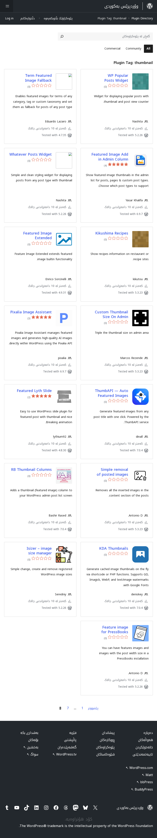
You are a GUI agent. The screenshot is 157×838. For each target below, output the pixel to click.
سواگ (32, 754)
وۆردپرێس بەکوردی (130, 808)
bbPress (145, 782)
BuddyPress (142, 789)
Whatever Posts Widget (30, 154)
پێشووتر (93, 708)
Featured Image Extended (37, 236)
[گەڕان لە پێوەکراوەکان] (62, 36)
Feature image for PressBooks (114, 630)
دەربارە (148, 733)
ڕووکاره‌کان (107, 740)
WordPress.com (139, 768)
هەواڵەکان (145, 740)
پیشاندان (108, 733)
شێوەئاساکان (105, 754)
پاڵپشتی (70, 740)
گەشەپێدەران (67, 747)
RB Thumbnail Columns (31, 469)
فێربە (72, 733)
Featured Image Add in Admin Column (109, 157)
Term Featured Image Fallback (38, 78)
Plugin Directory (142, 18)
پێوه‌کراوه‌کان (105, 747)
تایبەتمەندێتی (143, 754)
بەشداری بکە (29, 733)
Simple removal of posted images (112, 472)
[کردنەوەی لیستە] (6, 6)
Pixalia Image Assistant (31, 312)
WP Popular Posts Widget (116, 78)
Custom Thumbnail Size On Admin (111, 314)
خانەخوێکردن (144, 747)
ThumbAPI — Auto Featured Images (111, 393)
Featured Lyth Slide (34, 391)
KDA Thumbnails (113, 548)
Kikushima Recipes (111, 233)
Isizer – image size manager (39, 551)
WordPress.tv (64, 754)
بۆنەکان (33, 740)
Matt (147, 775)
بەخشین (30, 747)
